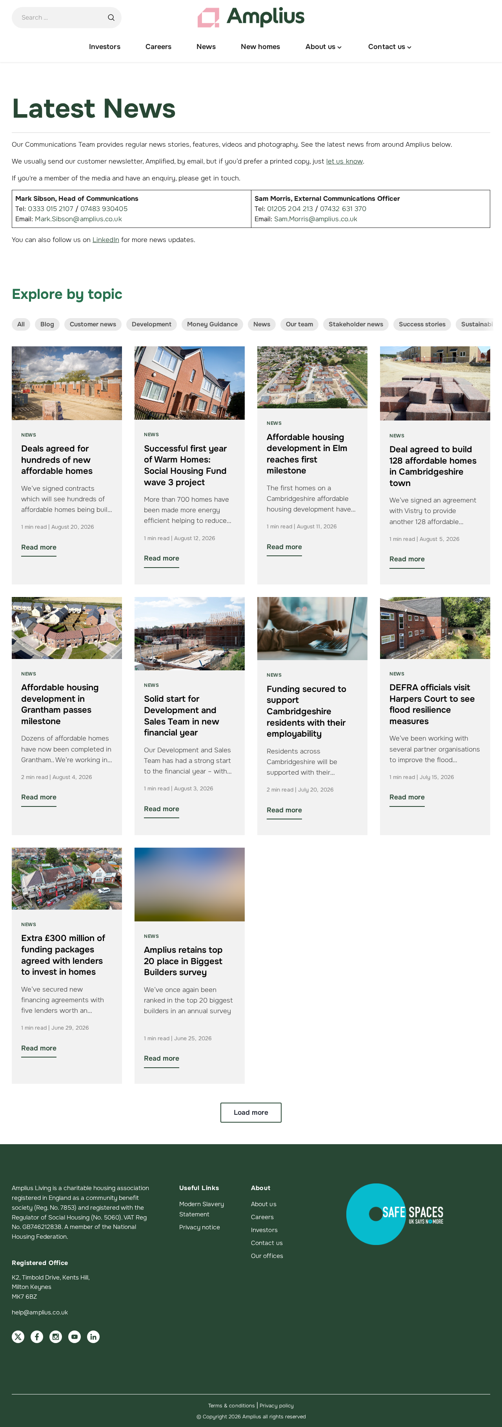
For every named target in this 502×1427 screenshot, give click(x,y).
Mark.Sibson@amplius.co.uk (78, 219)
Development (151, 324)
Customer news (93, 324)
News (261, 324)
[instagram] (55, 1337)
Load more (251, 1112)
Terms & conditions (231, 1405)
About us (263, 1204)
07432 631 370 (343, 209)
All (21, 324)
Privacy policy (277, 1405)
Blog (47, 324)
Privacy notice (199, 1227)
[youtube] (74, 1337)
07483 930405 (103, 209)
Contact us (267, 1243)
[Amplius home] (251, 17)
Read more (38, 547)
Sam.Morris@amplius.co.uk (315, 219)
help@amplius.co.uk (40, 1312)
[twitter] (18, 1337)
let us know (344, 161)
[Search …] (111, 17)
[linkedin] (93, 1337)
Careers (262, 1217)
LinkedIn (106, 240)
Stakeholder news (356, 324)
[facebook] (37, 1337)
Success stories (422, 324)
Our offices (267, 1256)
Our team (299, 324)
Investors (264, 1230)
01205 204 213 (290, 209)
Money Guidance (212, 324)
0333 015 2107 (50, 209)
